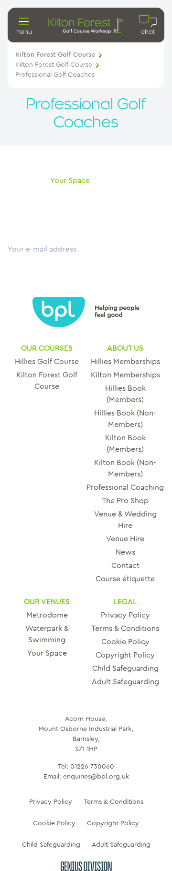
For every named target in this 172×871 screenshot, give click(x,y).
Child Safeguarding (125, 668)
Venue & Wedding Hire (125, 519)
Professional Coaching (125, 487)
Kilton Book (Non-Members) (125, 468)
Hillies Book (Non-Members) (125, 418)
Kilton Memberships (125, 375)
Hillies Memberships (125, 361)
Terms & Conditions (125, 628)
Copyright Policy (125, 655)
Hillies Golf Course (47, 361)
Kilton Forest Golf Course (55, 54)
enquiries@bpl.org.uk (96, 776)
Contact (125, 565)
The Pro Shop (125, 501)
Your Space (47, 653)
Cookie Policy (125, 642)
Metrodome (47, 615)
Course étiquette (125, 579)
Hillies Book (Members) (125, 394)
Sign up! (22, 260)
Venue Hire (125, 539)
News (125, 552)
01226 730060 (92, 766)
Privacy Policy (125, 615)
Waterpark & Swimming (47, 634)
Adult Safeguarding (125, 682)
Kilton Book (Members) (125, 443)
